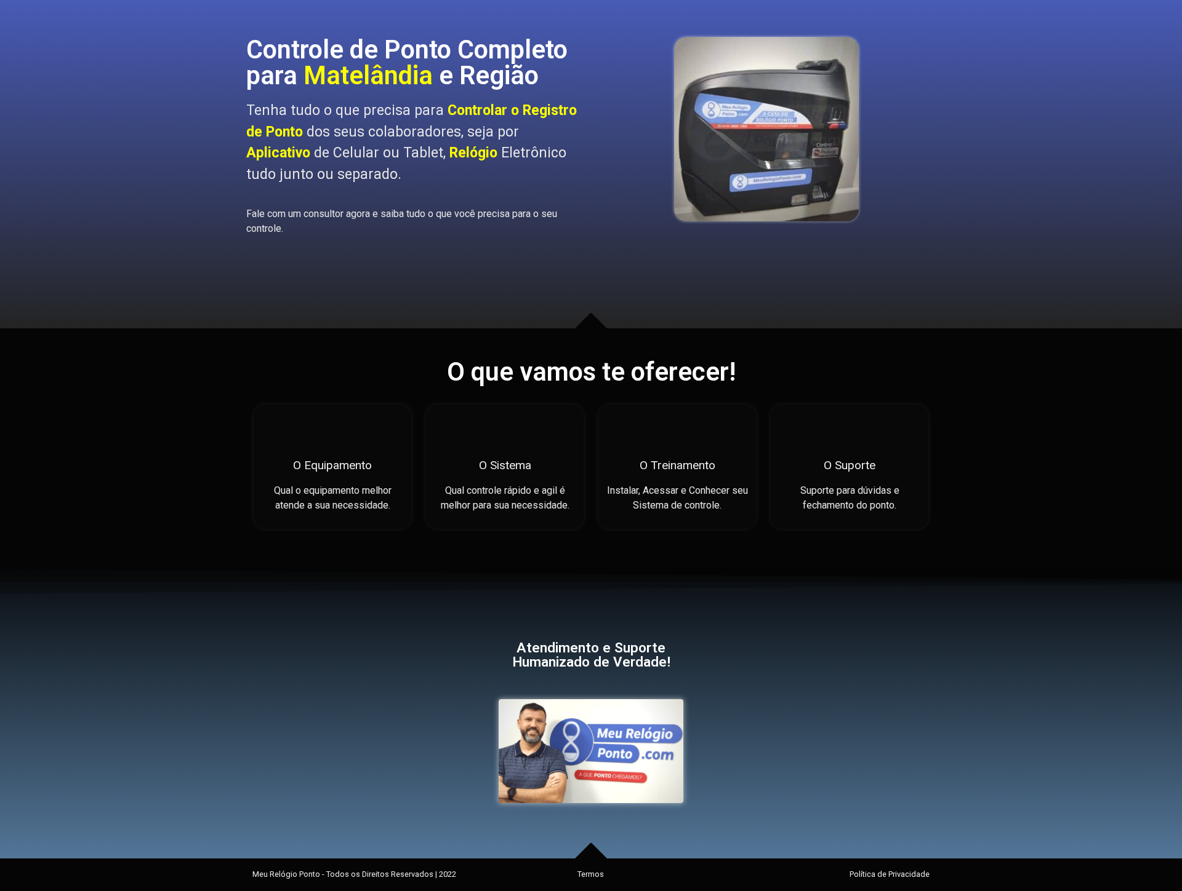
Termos (590, 874)
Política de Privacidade (890, 874)
